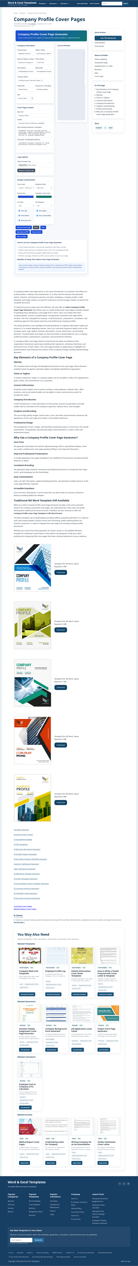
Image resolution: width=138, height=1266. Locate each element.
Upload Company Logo (24, 161)
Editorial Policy (76, 1208)
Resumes (32, 1215)
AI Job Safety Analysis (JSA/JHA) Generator (30, 859)
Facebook (99, 128)
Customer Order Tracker (23, 835)
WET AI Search (94, 3)
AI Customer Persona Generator (26, 888)
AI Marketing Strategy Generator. (27, 874)
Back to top (125, 1261)
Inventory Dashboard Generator (26, 864)
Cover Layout (21, 184)
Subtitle (19, 119)
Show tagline (42, 211)
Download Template (27, 994)
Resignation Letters (36, 1212)
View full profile (19, 922)
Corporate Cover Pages (23, 906)
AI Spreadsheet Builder (23, 839)
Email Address (21, 68)
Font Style (20, 202)
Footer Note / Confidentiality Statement (28, 139)
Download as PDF (22, 232)
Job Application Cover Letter (81, 1029)
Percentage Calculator (63, 1257)
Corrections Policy (77, 1212)
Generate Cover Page (24, 227)
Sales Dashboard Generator (25, 869)
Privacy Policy (76, 1219)
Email (110, 128)
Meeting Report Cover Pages (25, 909)
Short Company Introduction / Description (29, 127)
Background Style (40, 184)
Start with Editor (82, 3)
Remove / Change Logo (26, 170)
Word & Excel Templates (22, 2)
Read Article (24, 1163)
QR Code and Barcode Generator (42, 1257)
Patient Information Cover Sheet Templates (81, 973)
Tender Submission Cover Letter (107, 1143)
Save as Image (21, 236)
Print (43, 227)
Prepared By (21, 86)
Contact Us (75, 1216)
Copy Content (36, 232)
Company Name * (22, 50)
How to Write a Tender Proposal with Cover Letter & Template (108, 973)
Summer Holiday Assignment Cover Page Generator (28, 1031)
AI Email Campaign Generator (25, 879)
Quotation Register (21, 830)
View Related (100, 42)
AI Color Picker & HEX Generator (19, 1257)
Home (16, 13)
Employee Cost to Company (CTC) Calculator (27, 1086)
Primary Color (21, 193)
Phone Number (39, 59)
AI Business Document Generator (27, 849)
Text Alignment (39, 202)
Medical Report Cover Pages (29, 1143)
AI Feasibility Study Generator (25, 893)
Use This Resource (108, 38)
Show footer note (26, 220)
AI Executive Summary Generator (27, 898)
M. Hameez (32, 24)
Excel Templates (34, 1205)
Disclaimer (20, 1253)
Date (18, 94)
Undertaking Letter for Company (54, 1143)
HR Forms (11, 1205)
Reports (10, 1212)
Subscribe (38, 1240)
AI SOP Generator (21, 844)
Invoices (11, 1208)
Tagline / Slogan (40, 50)
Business (22, 13)
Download (61, 572)
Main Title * (20, 112)
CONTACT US (70, 1253)
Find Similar (99, 46)
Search (125, 3)
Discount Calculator (80, 1257)
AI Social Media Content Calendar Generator (31, 884)
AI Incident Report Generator (25, 854)
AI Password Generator (105, 1253)
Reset (36, 227)
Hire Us (11, 1253)
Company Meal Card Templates (28, 972)
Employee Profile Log (55, 971)
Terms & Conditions (42, 1253)
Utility (52, 1214)
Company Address (22, 77)
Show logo (24, 211)
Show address (25, 215)
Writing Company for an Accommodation (81, 1143)
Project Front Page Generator (106, 1029)
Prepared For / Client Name (43, 86)
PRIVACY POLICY (57, 1253)
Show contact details (45, 215)
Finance (52, 1211)
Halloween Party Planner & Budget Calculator (98, 1214)
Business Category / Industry (25, 59)
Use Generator (25, 1050)
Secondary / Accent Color (42, 193)
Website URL (39, 68)
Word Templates (35, 1201)
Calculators (54, 1201)
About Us (74, 1199)
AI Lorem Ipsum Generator (86, 1253)
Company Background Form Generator (56, 1029)
